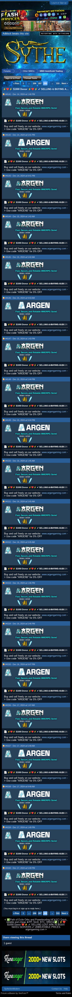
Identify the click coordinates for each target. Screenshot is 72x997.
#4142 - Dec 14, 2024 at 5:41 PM (20, 135)
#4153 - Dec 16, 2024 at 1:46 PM (20, 583)
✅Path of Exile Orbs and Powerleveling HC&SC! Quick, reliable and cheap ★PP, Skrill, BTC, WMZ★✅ (37, 920)
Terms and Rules (63, 993)
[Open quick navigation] (68, 71)
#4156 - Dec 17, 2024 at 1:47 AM (20, 705)
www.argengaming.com (54, 126)
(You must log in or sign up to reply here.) (22, 908)
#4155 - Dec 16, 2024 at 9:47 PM (20, 664)
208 (45, 83)
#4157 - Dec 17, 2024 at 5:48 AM (20, 746)
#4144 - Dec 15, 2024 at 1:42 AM (20, 216)
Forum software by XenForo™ (14, 993)
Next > (65, 83)
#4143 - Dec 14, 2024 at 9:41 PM (20, 176)
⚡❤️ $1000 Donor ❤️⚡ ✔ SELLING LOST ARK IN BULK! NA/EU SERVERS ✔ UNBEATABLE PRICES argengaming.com (36, 926)
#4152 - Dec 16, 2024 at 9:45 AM (20, 542)
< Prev (16, 83)
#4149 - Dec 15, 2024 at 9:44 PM (20, 420)
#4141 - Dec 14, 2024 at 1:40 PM (20, 94)
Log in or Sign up (59, 3)
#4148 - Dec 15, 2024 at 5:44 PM (20, 379)
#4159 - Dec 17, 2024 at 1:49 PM (20, 827)
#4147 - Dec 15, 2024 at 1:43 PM (20, 338)
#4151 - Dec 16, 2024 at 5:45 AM (20, 501)
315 (57, 83)
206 (34, 83)
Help (66, 989)
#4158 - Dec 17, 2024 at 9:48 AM (20, 786)
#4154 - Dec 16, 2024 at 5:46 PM (20, 624)
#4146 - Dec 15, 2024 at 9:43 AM (20, 298)
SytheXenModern (12, 989)
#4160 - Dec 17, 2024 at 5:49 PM (20, 868)
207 (40, 83)
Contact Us (57, 989)
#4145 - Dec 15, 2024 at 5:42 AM (20, 257)
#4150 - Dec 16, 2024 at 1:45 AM (20, 461)
